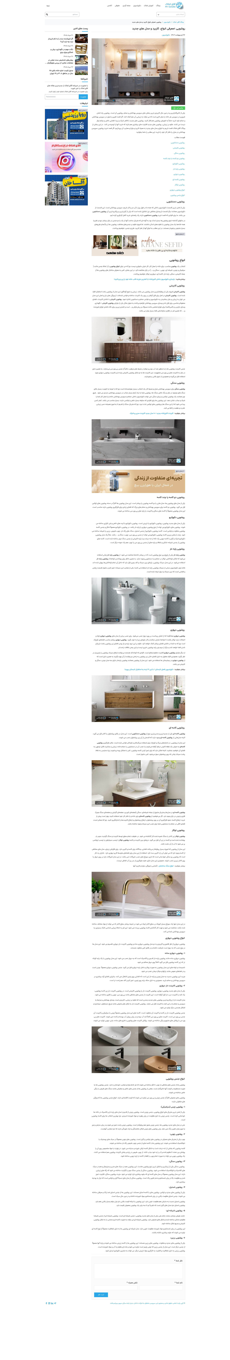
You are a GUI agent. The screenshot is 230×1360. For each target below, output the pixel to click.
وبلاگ (158, 5)
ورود (47, 5)
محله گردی (126, 5)
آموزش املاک (148, 5)
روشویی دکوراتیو (179, 164)
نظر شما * (178, 1260)
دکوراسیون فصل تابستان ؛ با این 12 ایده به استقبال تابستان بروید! (148, 669)
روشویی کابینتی (179, 148)
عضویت (83, 96)
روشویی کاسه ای (178, 179)
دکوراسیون (137, 5)
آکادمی (109, 5)
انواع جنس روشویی (177, 195)
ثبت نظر (101, 1294)
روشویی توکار (180, 185)
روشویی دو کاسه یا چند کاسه (174, 158)
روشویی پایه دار (179, 169)
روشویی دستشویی (178, 142)
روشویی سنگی (179, 153)
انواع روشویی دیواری (177, 190)
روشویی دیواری (179, 174)
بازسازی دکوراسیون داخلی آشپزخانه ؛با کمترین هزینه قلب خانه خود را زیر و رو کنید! (144, 279)
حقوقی (117, 5)
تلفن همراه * (132, 1282)
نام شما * (179, 1282)
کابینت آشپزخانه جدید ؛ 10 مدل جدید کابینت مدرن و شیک (151, 413)
